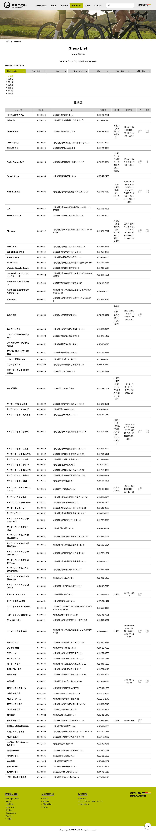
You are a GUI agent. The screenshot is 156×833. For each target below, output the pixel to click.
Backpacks (11, 812)
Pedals (9, 809)
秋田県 (10, 90)
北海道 (10, 76)
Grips (8, 801)
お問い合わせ (84, 804)
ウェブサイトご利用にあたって (91, 801)
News (88, 5)
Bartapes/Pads (12, 798)
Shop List (76, 5)
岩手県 (10, 82)
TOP (8, 41)
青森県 (10, 79)
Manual (64, 5)
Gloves (9, 815)
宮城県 (10, 85)
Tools (8, 818)
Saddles (10, 804)
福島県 (10, 93)
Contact (98, 5)
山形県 (10, 87)
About (53, 5)
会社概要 (82, 798)
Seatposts (10, 807)
